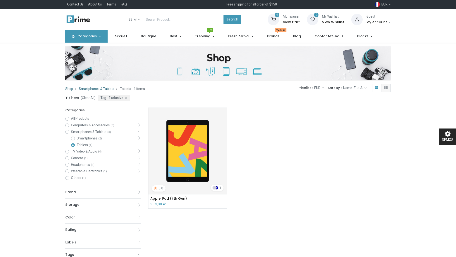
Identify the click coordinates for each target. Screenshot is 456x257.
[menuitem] (120, 36)
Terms (111, 4)
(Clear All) (88, 98)
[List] (386, 88)
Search (232, 19)
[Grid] (376, 88)
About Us (95, 4)
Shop (69, 89)
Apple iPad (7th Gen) (168, 198)
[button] (134, 19)
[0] (273, 19)
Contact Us (75, 4)
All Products (80, 118)
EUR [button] (317, 88)
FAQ (124, 4)
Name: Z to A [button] (353, 88)
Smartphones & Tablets (96, 89)
